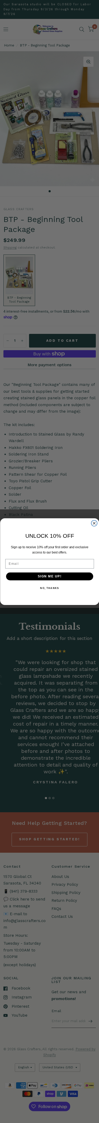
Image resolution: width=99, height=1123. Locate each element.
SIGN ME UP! (49, 576)
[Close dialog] (94, 523)
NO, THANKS (49, 588)
